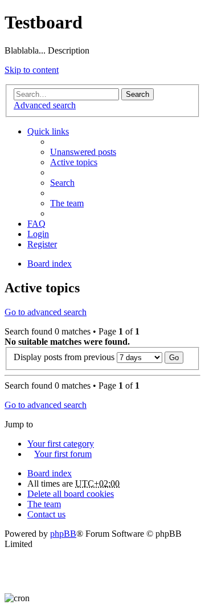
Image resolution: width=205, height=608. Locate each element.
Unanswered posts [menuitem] (83, 152)
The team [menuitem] (67, 203)
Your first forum (63, 454)
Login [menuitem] (38, 234)
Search (137, 94)
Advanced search (45, 105)
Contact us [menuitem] (46, 514)
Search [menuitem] (62, 182)
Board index (49, 473)
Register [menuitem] (42, 244)
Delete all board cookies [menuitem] (70, 494)
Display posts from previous (65, 357)
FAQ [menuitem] (36, 223)
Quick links (48, 131)
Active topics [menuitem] (73, 162)
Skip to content (32, 70)
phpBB (63, 533)
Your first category (60, 443)
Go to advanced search (46, 312)
